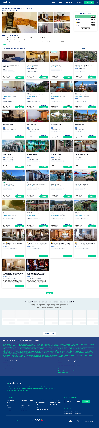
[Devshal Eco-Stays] (13, 175)
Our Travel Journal (40, 402)
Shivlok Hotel (54, 94)
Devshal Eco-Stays (7, 184)
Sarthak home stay (7, 154)
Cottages (9, 407)
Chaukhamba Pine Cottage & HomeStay (84, 65)
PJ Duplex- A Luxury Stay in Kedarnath (36, 184)
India (11, 6)
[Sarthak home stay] (13, 146)
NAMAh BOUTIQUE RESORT (81, 184)
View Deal (20, 77)
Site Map (76, 411)
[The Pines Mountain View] (37, 56)
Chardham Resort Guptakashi (81, 154)
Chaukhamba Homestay (8, 124)
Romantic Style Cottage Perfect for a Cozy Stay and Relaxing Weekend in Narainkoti (60, 244)
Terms (72, 411)
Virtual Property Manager (42, 409)
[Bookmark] (3, 13)
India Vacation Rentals (8, 368)
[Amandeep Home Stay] (37, 146)
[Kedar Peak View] (61, 175)
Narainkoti (21, 6)
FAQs (37, 407)
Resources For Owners (55, 402)
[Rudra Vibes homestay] (61, 146)
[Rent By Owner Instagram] (70, 408)
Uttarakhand (15, 6)
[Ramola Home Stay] (37, 116)
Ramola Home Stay (31, 124)
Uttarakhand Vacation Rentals (10, 367)
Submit (86, 401)
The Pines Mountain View (32, 65)
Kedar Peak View (55, 184)
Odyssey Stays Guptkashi (57, 124)
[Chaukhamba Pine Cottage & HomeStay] (85, 56)
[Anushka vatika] (85, 205)
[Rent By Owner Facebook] (64, 408)
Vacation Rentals (11, 403)
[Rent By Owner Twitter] (67, 408)
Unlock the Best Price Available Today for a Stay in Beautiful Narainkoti (12, 244)
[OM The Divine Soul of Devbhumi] (85, 86)
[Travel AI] (76, 420)
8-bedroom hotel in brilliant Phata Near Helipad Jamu (11, 66)
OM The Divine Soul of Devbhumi (82, 94)
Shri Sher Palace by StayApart (34, 213)
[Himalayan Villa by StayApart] (61, 205)
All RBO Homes (10, 400)
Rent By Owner (70, 413)
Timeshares (24, 410)
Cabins (8, 405)
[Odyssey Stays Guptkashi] (61, 116)
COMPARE (93, 16)
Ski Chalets (9, 410)
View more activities (49, 333)
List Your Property (54, 400)
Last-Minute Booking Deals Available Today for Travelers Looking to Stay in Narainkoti (37, 244)
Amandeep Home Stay (32, 154)
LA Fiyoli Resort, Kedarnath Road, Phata (36, 94)
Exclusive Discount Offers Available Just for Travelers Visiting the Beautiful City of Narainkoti (13, 274)
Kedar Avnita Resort (79, 124)
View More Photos (6, 31)
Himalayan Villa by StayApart (57, 213)
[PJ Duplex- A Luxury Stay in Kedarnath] (37, 175)
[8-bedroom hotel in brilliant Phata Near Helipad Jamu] (13, 56)
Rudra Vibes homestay (56, 154)
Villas (22, 403)
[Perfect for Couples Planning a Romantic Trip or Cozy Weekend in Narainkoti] (85, 235)
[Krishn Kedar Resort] (13, 205)
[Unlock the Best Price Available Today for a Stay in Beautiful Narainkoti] (13, 235)
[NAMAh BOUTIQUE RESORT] (85, 175)
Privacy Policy (67, 411)
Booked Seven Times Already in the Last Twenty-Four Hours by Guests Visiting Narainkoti (36, 274)
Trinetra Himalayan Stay (56, 65)
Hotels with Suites (25, 405)
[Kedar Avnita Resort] (85, 116)
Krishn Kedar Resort (7, 213)
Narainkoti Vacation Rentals (9, 365)
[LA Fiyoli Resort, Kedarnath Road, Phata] (37, 86)
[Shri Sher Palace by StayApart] (37, 205)
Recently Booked (54, 404)
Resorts (23, 407)
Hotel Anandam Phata (8, 94)
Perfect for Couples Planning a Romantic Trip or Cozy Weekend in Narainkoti (85, 244)
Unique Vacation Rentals (27, 400)
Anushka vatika (78, 213)
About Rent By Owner (41, 400)
